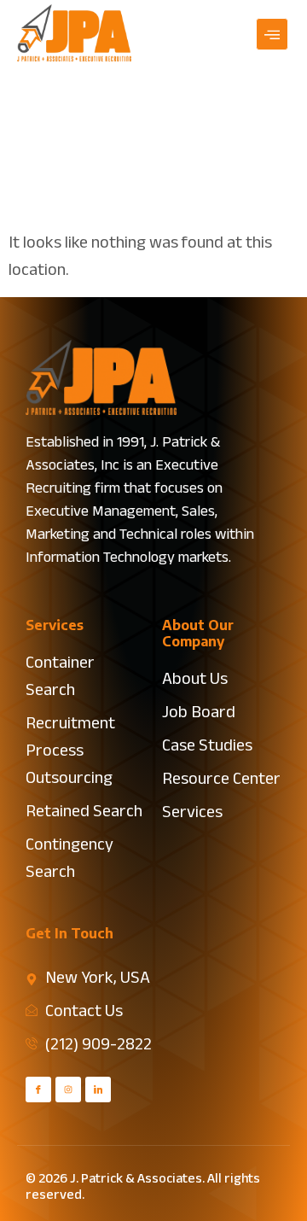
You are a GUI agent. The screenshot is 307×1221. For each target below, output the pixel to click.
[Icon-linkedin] (98, 1089)
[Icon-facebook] (38, 1089)
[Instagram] (68, 1089)
